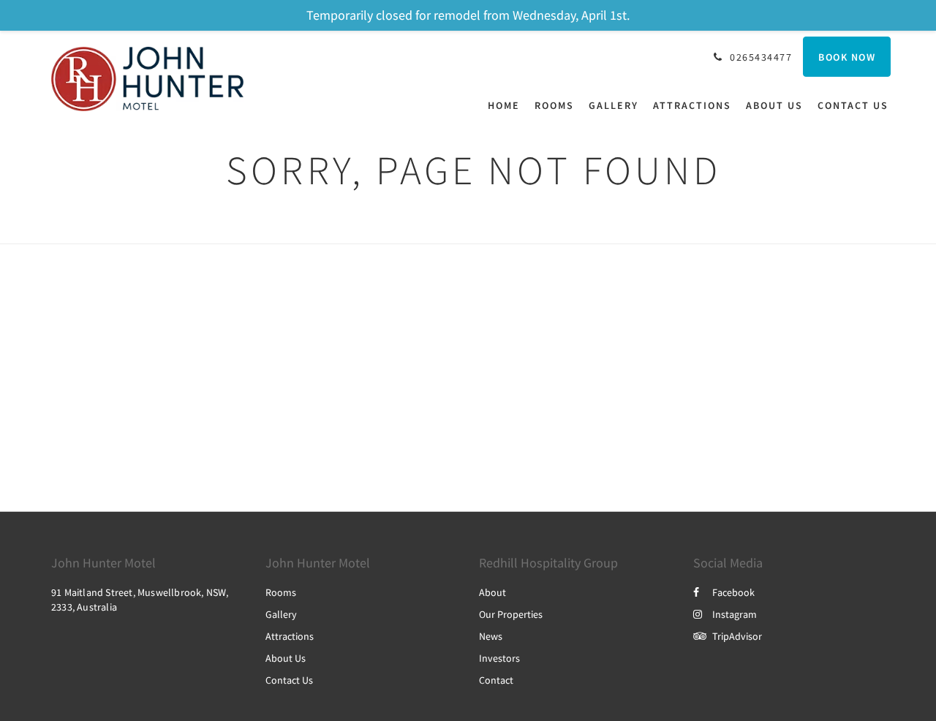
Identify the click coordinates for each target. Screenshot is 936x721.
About (492, 592)
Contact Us (289, 680)
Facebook (733, 592)
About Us (285, 658)
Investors (499, 658)
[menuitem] (507, 105)
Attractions (289, 636)
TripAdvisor (737, 636)
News (490, 636)
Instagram (734, 614)
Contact (496, 680)
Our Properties (511, 614)
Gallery (281, 614)
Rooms (280, 592)
